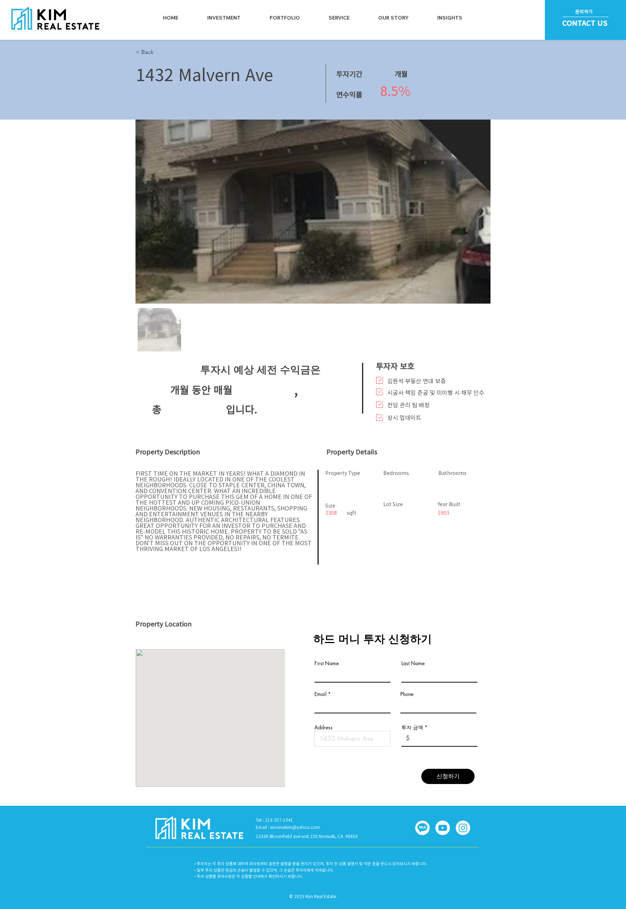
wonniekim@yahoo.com (295, 827)
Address (323, 727)
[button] (339, 18)
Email (320, 694)
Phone (406, 694)
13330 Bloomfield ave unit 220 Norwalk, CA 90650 (307, 836)
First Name (326, 663)
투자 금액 (412, 727)
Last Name (413, 663)
